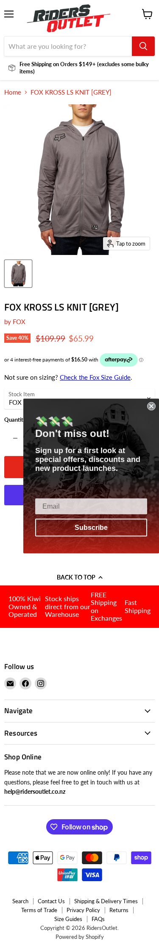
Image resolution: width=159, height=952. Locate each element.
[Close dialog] (151, 406)
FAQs (98, 919)
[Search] (143, 46)
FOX (19, 321)
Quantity (15, 420)
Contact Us (51, 901)
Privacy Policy (83, 910)
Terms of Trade (39, 910)
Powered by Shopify (80, 936)
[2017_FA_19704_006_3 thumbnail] (18, 273)
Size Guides (68, 919)
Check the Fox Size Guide (95, 377)
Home (12, 92)
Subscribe (91, 527)
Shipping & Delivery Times (106, 901)
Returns (118, 910)
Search (20, 901)
